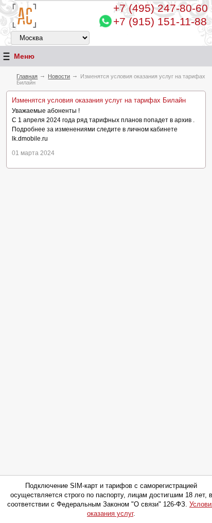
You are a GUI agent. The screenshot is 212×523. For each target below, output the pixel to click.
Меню (24, 56)
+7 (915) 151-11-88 (160, 21)
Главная (27, 76)
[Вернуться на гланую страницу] (24, 15)
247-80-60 (160, 8)
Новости (59, 76)
